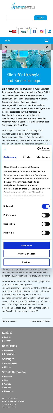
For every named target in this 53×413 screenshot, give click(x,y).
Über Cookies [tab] (43, 157)
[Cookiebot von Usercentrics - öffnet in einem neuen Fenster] (38, 149)
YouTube (6, 384)
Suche (40, 17)
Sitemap (6, 367)
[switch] (46, 215)
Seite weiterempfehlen (40, 321)
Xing (6, 380)
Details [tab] (26, 157)
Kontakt (6, 337)
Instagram (6, 391)
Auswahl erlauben (26, 254)
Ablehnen (26, 262)
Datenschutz (6, 354)
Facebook (6, 377)
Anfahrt (6, 341)
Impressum (6, 350)
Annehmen (26, 245)
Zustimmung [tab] (9, 157)
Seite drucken (10, 321)
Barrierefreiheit (6, 363)
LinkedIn (6, 387)
